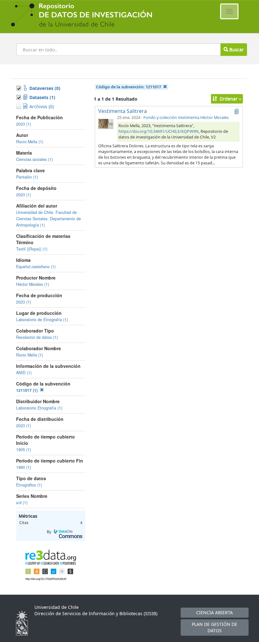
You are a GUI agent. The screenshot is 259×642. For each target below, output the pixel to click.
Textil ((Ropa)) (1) (31, 249)
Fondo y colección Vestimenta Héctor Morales (186, 117)
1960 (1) (23, 467)
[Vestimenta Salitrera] (105, 123)
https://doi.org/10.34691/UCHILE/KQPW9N (158, 131)
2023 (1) (23, 124)
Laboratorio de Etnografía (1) (42, 319)
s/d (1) (21, 502)
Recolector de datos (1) (37, 337)
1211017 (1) (27, 390)
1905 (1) (23, 449)
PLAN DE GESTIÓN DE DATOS (214, 627)
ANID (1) (24, 372)
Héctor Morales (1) (32, 284)
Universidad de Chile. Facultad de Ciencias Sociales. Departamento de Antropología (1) (48, 218)
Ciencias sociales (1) (34, 159)
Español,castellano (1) (36, 266)
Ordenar (228, 99)
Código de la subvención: (128, 87)
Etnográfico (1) (29, 485)
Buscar (236, 49)
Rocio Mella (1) (29, 355)
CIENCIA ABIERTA (214, 612)
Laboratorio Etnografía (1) (39, 408)
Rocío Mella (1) (29, 141)
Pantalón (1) (27, 177)
